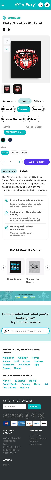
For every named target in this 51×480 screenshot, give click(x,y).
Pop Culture (9, 387)
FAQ (5, 444)
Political (24, 387)
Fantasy (38, 361)
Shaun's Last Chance (32, 280)
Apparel (8, 101)
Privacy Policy (38, 439)
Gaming (25, 384)
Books (32, 380)
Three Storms (14, 279)
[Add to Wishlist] (7, 49)
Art (46, 384)
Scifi (16, 361)
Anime (6, 361)
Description (9, 171)
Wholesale (9, 453)
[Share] (7, 43)
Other (38, 101)
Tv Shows (20, 380)
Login (6, 465)
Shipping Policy (11, 447)
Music (37, 384)
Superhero (8, 364)
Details (24, 171)
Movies (7, 380)
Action (26, 361)
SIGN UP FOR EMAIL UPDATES (17, 401)
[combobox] (25, 331)
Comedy (23, 357)
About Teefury (11, 438)
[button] (7, 48)
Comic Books (10, 384)
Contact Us (9, 441)
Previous (3, 267)
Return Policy (11, 450)
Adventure (24, 364)
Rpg (37, 364)
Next (47, 267)
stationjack (14, 18)
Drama (6, 368)
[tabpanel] (26, 59)
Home (24, 101)
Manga (17, 368)
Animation (8, 357)
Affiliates (35, 436)
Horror (35, 357)
